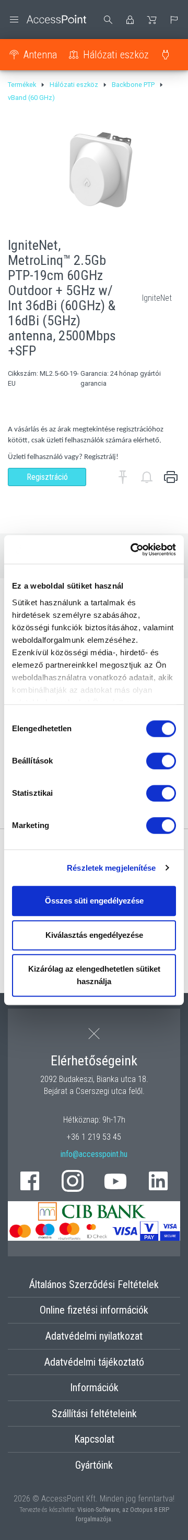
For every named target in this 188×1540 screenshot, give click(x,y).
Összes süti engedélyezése (94, 900)
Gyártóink (94, 1465)
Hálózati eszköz (116, 54)
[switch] (161, 761)
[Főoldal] (47, 19)
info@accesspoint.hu (94, 1154)
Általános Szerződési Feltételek (94, 1284)
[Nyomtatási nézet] (170, 477)
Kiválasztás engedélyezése (94, 935)
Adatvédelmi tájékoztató (94, 1362)
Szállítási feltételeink (94, 1413)
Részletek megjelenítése (111, 867)
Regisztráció (47, 477)
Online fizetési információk (94, 1310)
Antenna (40, 54)
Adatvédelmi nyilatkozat (94, 1336)
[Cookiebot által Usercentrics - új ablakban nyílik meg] (132, 549)
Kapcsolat (94, 1439)
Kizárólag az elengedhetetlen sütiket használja (94, 975)
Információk (94, 1387)
